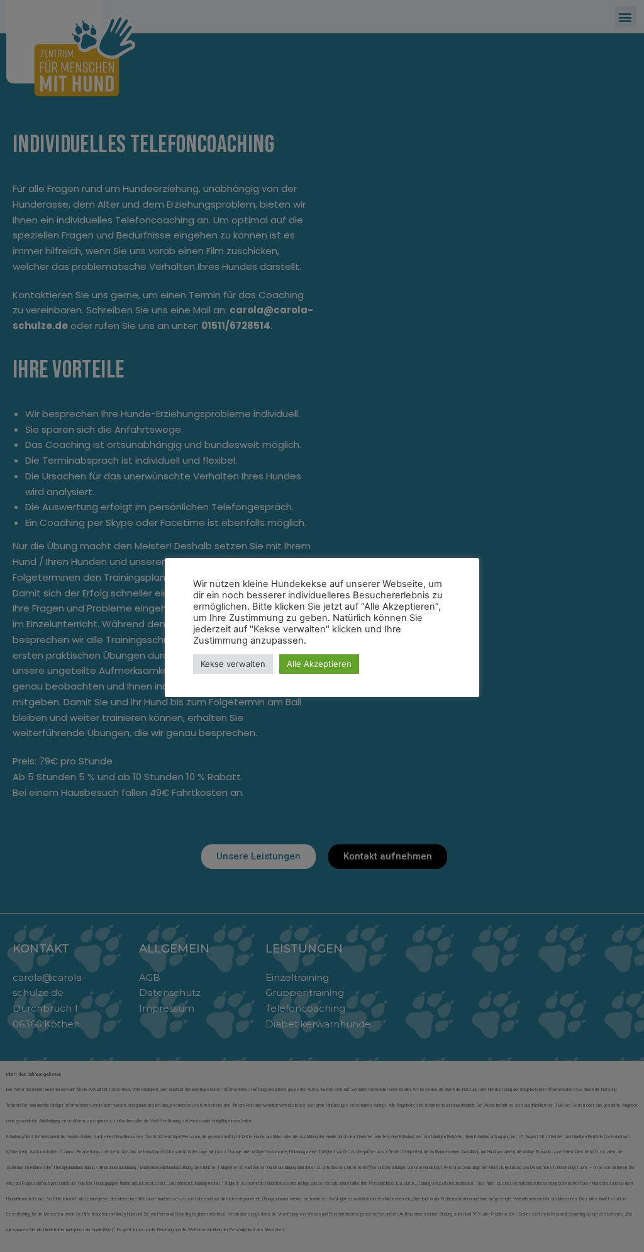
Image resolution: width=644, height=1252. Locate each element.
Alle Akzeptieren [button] (319, 664)
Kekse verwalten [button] (233, 664)
